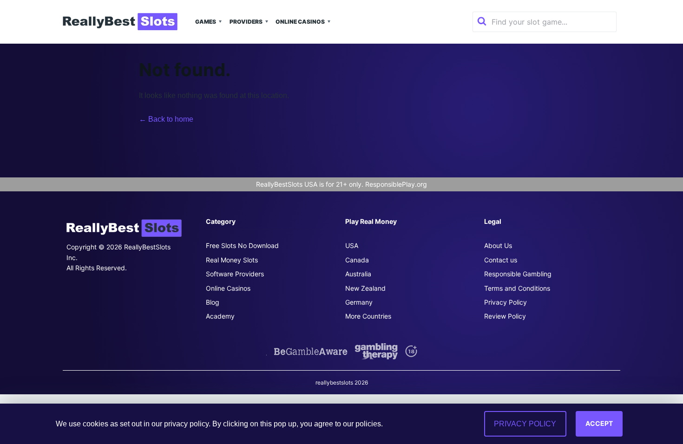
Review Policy (505, 316)
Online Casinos (300, 21)
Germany (359, 302)
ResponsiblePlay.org (396, 184)
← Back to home (166, 119)
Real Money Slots (232, 260)
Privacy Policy (505, 302)
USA (351, 245)
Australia (358, 274)
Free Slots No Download (242, 245)
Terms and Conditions (517, 288)
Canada (357, 260)
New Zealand (365, 288)
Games (205, 21)
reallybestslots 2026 (341, 382)
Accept (599, 423)
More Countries (368, 316)
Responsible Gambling (518, 274)
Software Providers (235, 274)
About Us (498, 245)
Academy (220, 316)
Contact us (500, 260)
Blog (212, 302)
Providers (246, 21)
